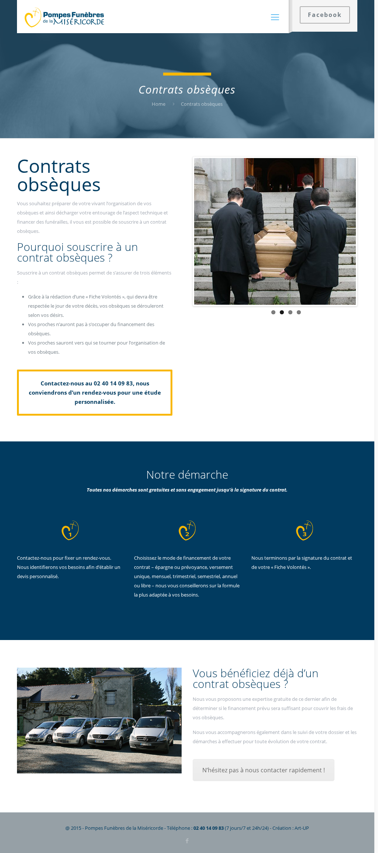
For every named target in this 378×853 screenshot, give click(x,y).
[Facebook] (187, 840)
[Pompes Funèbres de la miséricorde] (64, 16)
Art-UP (302, 828)
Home (158, 104)
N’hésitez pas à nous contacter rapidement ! (263, 770)
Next (367, 231)
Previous (183, 231)
